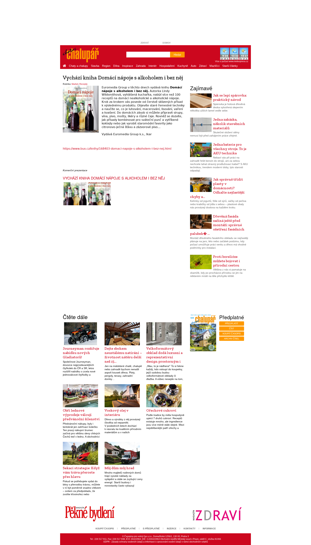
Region (106, 65)
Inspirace (127, 65)
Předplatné (128, 528)
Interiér (152, 65)
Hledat (177, 54)
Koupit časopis (232, 333)
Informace (209, 528)
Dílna (116, 65)
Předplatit (231, 323)
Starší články (230, 65)
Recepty (83, 84)
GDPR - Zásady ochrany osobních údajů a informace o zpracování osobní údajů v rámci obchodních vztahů (155, 541)
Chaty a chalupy (78, 65)
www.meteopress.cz (238, 61)
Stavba (95, 65)
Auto (193, 65)
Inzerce (171, 528)
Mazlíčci (214, 65)
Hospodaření (167, 65)
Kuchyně (182, 65)
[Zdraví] (217, 513)
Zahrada (141, 65)
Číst (231, 328)
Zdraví (144, 43)
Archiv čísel (231, 338)
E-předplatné (151, 528)
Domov (167, 43)
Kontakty (189, 528)
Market (75, 84)
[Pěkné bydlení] (90, 513)
